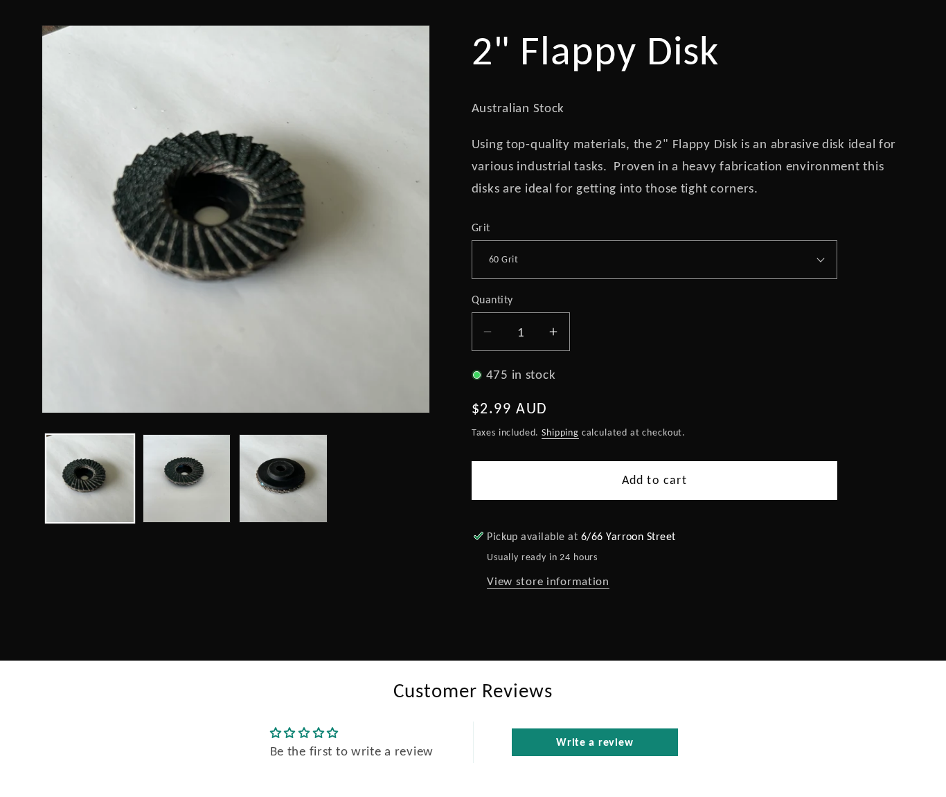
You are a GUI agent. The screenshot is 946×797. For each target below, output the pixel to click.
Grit (481, 227)
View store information (548, 581)
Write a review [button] (594, 742)
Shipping (560, 432)
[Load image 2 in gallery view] (187, 478)
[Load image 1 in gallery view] (90, 478)
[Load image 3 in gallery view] (283, 478)
